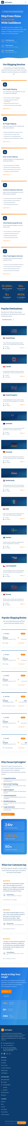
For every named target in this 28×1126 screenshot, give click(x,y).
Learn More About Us (6, 814)
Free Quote (22, 1122)
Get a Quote (5, 991)
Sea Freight (3, 1060)
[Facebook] (2, 1053)
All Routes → (4, 1095)
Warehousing (4, 1070)
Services (3, 1057)
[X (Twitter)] (7, 1053)
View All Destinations (7, 319)
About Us (3, 1101)
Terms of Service (5, 1114)
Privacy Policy (4, 1112)
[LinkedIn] (4, 1053)
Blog (2, 1104)
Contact (3, 1106)
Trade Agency (4, 1073)
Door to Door (4, 1065)
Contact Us (6, 996)
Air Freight (3, 1062)
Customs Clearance (6, 1067)
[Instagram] (9, 1053)
